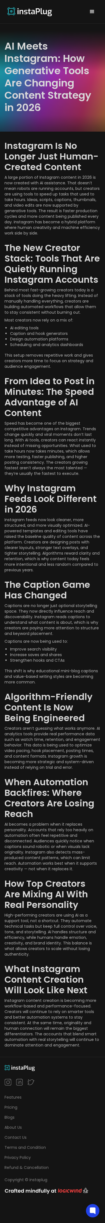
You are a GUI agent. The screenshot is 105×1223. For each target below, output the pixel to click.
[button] (92, 11)
